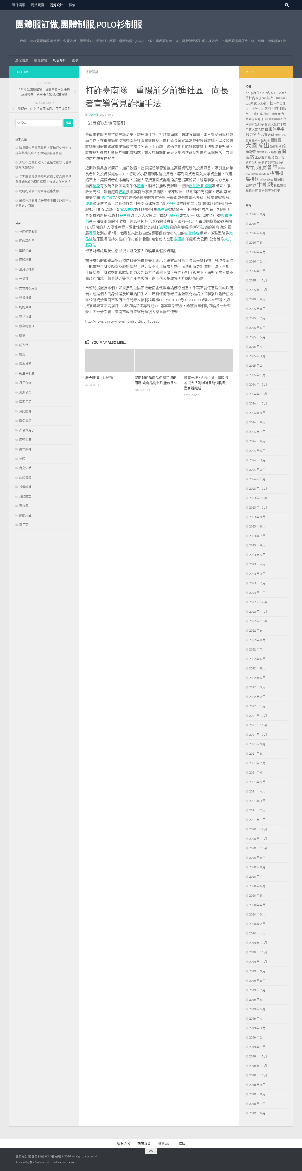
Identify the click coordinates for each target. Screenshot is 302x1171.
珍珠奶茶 (280, 186)
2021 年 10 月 (258, 735)
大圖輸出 (257, 145)
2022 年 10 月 (258, 621)
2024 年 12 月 (258, 384)
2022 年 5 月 (257, 668)
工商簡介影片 (264, 157)
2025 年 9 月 (257, 299)
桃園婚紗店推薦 (260, 173)
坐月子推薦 (27, 269)
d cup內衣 (252, 93)
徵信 (72, 5)
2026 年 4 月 (257, 252)
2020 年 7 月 (257, 876)
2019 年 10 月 (258, 962)
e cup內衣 (267, 93)
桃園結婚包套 (266, 180)
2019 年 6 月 (257, 999)
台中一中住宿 (254, 114)
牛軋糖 (265, 185)
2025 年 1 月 (257, 375)
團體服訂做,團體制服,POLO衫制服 (78, 25)
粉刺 (208, 186)
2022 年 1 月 (257, 706)
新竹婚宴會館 (262, 167)
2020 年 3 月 (257, 914)
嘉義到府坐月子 (259, 140)
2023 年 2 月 (257, 583)
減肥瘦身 (25, 411)
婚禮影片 (275, 146)
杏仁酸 (107, 197)
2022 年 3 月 (257, 687)
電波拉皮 (127, 209)
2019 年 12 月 (258, 943)
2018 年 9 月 (257, 1085)
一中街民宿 (256, 109)
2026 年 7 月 (257, 223)
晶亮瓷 (162, 209)
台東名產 (253, 134)
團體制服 (25, 260)
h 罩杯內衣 (279, 98)
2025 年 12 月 (258, 280)
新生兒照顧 (27, 373)
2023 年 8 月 (257, 526)
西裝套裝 (25, 477)
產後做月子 (27, 430)
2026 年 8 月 (257, 214)
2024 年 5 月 (257, 451)
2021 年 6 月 (257, 772)
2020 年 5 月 (257, 895)
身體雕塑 (25, 496)
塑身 (96, 186)
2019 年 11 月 (258, 952)
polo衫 (262, 103)
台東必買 (267, 135)
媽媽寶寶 (37, 5)
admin (93, 114)
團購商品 (25, 250)
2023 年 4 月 (257, 564)
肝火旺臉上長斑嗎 (99, 378)
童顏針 (179, 239)
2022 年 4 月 (257, 678)
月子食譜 (25, 383)
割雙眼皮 (192, 233)
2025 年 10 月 (258, 290)
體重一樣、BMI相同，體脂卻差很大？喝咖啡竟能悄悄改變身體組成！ (206, 383)
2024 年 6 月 (257, 441)
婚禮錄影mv (263, 152)
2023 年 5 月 (257, 555)
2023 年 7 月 (257, 536)
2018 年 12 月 (258, 1056)
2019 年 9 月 (257, 971)
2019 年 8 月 (257, 981)
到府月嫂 (271, 108)
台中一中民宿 (272, 114)
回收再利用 (27, 241)
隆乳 (122, 192)
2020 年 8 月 (257, 867)
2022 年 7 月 (257, 649)
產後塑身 (25, 439)
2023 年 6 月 (257, 545)
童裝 (22, 458)
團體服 (276, 140)
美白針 (124, 215)
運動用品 (25, 515)
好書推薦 (25, 298)
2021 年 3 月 (257, 801)
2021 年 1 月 (257, 820)
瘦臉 (172, 203)
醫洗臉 (195, 186)
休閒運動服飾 (28, 231)
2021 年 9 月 (257, 744)
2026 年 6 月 (257, 233)
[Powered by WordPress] (31, 1162)
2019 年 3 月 (257, 1028)
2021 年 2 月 (257, 810)
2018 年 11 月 (258, 1066)
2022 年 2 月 (257, 697)
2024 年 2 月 (257, 470)
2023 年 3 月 (257, 574)
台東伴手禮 (274, 129)
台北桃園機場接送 (274, 119)
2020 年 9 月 (257, 858)
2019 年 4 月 (257, 1018)
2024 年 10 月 (258, 403)
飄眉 (92, 233)
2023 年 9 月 (257, 517)
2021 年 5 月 (257, 782)
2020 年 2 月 (257, 924)
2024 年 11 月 (258, 394)
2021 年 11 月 (258, 725)
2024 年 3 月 (257, 460)
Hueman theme (65, 1162)
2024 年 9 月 (257, 413)
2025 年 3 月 (257, 356)
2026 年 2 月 (257, 261)
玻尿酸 (163, 227)
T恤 (270, 103)
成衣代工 (25, 345)
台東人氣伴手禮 (275, 124)
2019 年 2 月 (257, 1037)
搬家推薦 (25, 364)
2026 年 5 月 (257, 242)
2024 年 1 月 (257, 479)
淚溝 (89, 203)
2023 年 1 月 (257, 593)
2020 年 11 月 (258, 839)
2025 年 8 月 (257, 309)
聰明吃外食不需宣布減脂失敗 (39, 191)
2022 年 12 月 (258, 602)
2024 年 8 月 (257, 422)
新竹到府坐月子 (272, 162)
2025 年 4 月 (257, 347)
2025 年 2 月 (257, 365)
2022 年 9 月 (257, 630)
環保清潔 (18, 5)
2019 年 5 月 (257, 1009)
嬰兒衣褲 (25, 316)
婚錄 (274, 152)
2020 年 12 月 (258, 829)
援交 (22, 354)
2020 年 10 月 (258, 848)
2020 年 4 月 (257, 905)
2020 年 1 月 (257, 933)
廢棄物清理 (27, 326)
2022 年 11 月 (258, 611)
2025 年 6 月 (257, 328)
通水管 (23, 506)
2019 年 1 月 (257, 1047)
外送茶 (23, 279)
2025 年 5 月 (257, 337)
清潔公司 (25, 392)
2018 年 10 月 (258, 1075)
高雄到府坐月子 (269, 191)
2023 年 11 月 (258, 498)
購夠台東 (252, 191)
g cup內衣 (266, 98)
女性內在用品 (28, 288)
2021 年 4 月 (257, 791)
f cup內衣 (279, 93)
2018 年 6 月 (257, 1113)
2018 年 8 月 (257, 1094)
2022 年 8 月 (257, 640)
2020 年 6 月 (257, 886)
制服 (282, 109)
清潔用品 (25, 402)
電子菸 (23, 525)
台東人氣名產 (255, 129)
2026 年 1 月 (257, 271)
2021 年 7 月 (257, 763)
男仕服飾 (25, 449)
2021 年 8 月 (257, 753)
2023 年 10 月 (258, 507)
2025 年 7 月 (257, 318)
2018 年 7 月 (257, 1104)
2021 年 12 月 (258, 716)
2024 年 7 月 (257, 432)
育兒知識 (25, 468)
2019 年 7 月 (257, 990)
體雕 (140, 186)
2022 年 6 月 (257, 659)
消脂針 (173, 215)
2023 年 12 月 (258, 488)
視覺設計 (56, 5)
